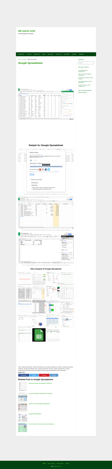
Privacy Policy (51, 463)
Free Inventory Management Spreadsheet (84, 74)
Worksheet (21, 54)
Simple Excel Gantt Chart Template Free (84, 85)
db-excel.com (26, 30)
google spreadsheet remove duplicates (56, 370)
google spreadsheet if (59, 368)
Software (67, 54)
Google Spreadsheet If (35, 414)
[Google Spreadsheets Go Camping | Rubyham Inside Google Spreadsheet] (25, 306)
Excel (43, 54)
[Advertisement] (56, 14)
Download (37, 54)
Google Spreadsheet (26, 367)
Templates (59, 54)
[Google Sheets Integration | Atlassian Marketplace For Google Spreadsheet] (25, 292)
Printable (50, 54)
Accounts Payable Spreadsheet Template (40, 393)
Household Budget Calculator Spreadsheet (85, 82)
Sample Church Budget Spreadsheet (39, 403)
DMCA (44, 463)
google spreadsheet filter (30, 368)
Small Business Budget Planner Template (85, 78)
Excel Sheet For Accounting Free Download (41, 424)
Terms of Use (60, 463)
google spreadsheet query (38, 370)
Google (29, 54)
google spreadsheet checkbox (54, 367)
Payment (81, 54)
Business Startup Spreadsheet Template (40, 383)
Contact (67, 463)
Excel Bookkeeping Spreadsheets (82, 70)
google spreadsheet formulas (45, 368)
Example (74, 54)
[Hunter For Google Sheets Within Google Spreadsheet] (39, 306)
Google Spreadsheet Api (39, 367)
